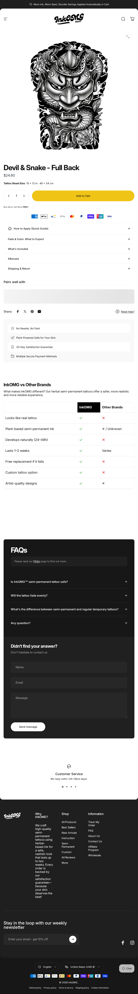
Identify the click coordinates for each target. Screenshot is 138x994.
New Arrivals (69, 832)
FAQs (36, 561)
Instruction (68, 838)
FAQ (90, 830)
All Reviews (68, 857)
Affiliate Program (93, 848)
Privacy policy (50, 988)
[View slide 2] (67, 787)
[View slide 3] (71, 787)
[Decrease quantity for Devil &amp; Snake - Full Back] (8, 196)
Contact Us (95, 841)
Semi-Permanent (68, 845)
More (65, 862)
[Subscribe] (72, 939)
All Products (69, 822)
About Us (94, 835)
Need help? (127, 311)
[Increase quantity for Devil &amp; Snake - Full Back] (25, 196)
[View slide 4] (75, 787)
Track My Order (93, 823)
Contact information (100, 988)
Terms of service (66, 988)
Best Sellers (69, 827)
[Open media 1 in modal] (128, 36)
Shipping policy (82, 988)
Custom (67, 852)
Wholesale (94, 855)
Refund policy (35, 988)
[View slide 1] (62, 787)
